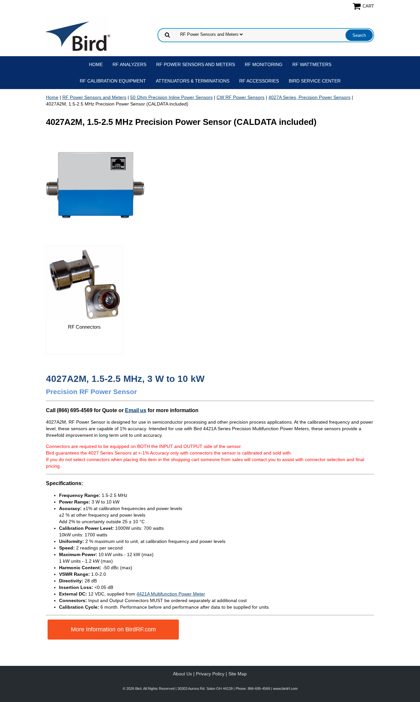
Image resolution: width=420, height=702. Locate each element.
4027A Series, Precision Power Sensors (309, 97)
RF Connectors (84, 327)
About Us (182, 673)
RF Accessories (259, 80)
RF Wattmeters (311, 64)
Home (96, 64)
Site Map (237, 673)
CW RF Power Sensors (240, 97)
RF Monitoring (264, 64)
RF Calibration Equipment (113, 80)
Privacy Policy (210, 673)
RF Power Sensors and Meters (195, 64)
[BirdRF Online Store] (78, 34)
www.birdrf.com (285, 688)
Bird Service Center (315, 80)
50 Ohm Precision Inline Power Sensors (171, 97)
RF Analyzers (129, 64)
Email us (135, 410)
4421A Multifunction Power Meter (170, 594)
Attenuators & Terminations (192, 80)
